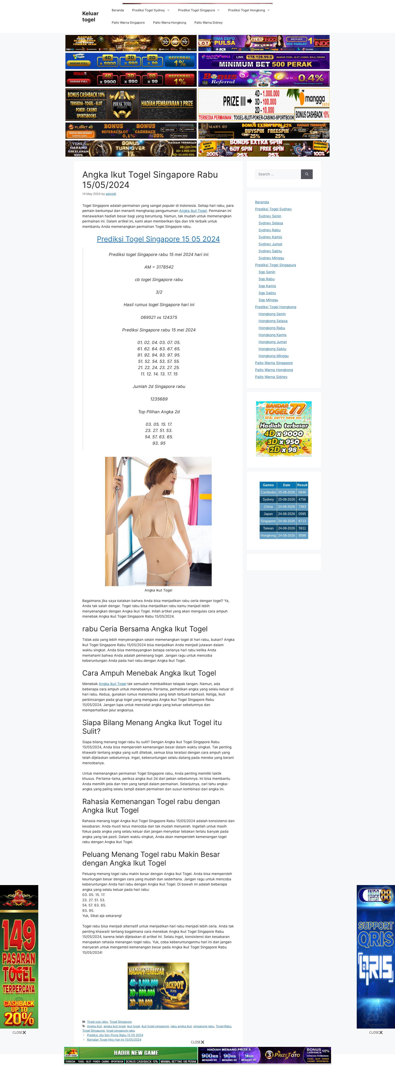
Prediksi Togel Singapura (196, 10)
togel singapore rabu (120, 1030)
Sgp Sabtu (267, 293)
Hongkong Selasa (273, 321)
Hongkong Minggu (274, 356)
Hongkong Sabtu (272, 349)
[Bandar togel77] (284, 456)
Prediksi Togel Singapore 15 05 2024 (158, 239)
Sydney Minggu (271, 258)
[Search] (307, 174)
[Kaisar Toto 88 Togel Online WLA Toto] (19, 1027)
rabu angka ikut (181, 1026)
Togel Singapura (120, 1021)
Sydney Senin (270, 216)
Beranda (118, 10)
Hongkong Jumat (273, 342)
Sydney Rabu (270, 230)
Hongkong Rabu (272, 328)
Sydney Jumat (270, 244)
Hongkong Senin (272, 314)
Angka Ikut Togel (193, 211)
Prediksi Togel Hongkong (246, 10)
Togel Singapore (93, 1030)
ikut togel (133, 1026)
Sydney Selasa (271, 223)
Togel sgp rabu (97, 1021)
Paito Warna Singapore (128, 22)
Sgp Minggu (268, 300)
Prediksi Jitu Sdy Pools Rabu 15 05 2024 (115, 1035)
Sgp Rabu (267, 279)
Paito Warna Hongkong (169, 22)
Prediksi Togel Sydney (148, 10)
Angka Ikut (94, 1026)
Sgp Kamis (267, 286)
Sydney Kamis (270, 237)
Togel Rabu (223, 1026)
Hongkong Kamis (273, 335)
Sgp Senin (267, 272)
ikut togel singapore (155, 1026)
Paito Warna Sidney (208, 22)
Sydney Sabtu (270, 251)
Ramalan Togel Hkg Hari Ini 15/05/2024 (114, 1039)
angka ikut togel (114, 1026)
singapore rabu (203, 1026)
